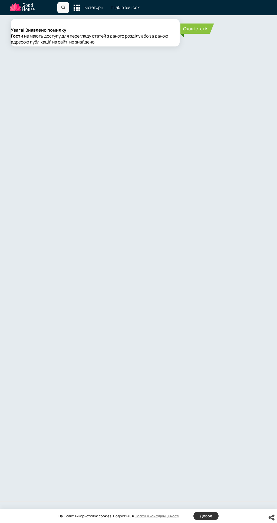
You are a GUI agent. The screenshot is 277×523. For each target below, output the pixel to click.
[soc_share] (271, 517)
